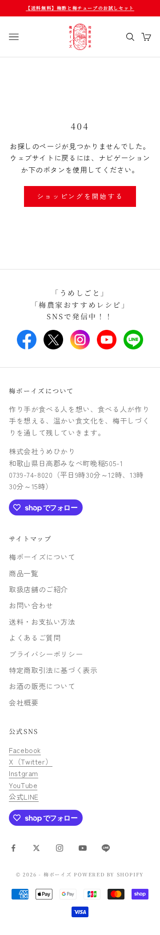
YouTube (23, 785)
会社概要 (24, 702)
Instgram (23, 773)
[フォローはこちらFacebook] (13, 848)
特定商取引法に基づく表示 (53, 670)
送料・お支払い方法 (42, 621)
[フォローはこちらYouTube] (82, 848)
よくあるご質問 (34, 637)
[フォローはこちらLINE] (105, 848)
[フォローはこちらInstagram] (59, 848)
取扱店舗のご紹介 (38, 589)
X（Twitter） (30, 761)
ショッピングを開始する (80, 196)
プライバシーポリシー (46, 654)
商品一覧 (24, 573)
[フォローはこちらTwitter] (36, 848)
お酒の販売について (42, 686)
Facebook (25, 750)
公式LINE (24, 796)
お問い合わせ (31, 605)
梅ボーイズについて (41, 390)
